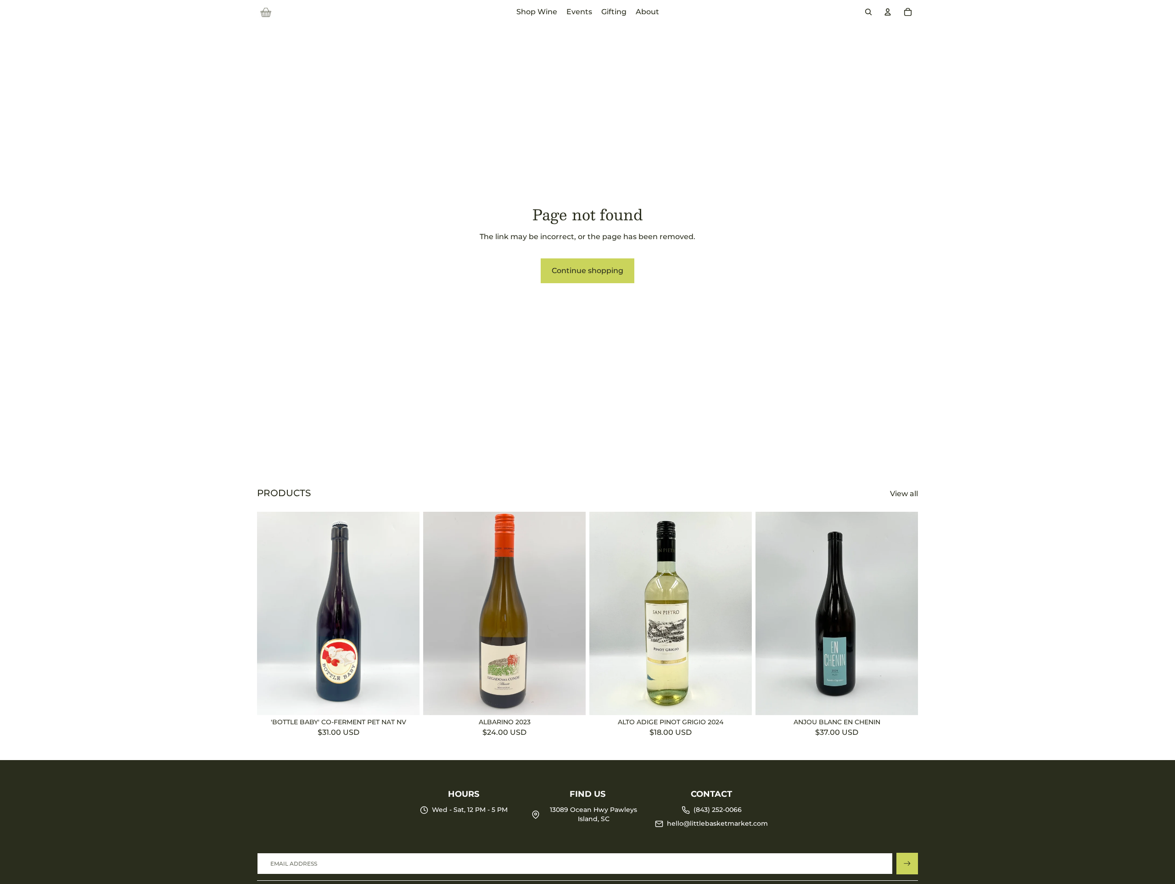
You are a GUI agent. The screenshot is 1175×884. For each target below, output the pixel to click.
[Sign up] (907, 863)
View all (904, 493)
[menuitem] (536, 12)
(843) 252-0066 (718, 810)
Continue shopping (587, 270)
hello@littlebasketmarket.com (717, 823)
